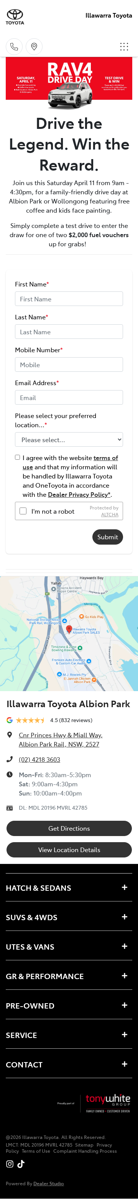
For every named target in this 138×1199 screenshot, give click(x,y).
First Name (32, 284)
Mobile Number (39, 349)
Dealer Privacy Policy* (79, 494)
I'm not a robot (52, 511)
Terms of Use (36, 1151)
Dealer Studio (48, 1183)
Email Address (37, 382)
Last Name (31, 316)
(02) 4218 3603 (39, 759)
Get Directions (69, 828)
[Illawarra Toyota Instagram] (11, 1164)
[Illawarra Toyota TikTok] (22, 1164)
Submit (107, 536)
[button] (124, 46)
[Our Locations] (34, 46)
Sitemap (84, 1145)
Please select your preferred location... (55, 420)
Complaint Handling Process (85, 1151)
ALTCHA (109, 514)
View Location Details (69, 849)
